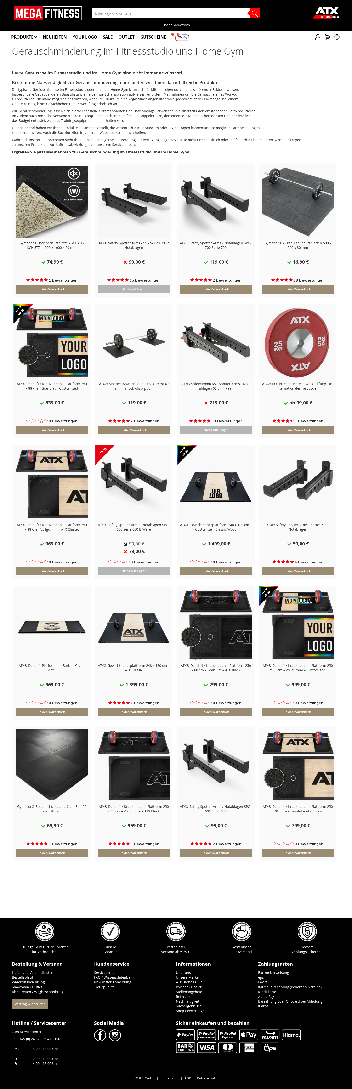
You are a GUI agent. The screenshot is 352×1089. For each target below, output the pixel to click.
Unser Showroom (176, 25)
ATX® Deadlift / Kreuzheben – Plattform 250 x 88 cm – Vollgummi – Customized (298, 667)
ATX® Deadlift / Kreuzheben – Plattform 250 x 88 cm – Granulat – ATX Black (216, 667)
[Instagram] (114, 1040)
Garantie (110, 951)
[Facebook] (100, 1040)
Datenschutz (207, 1078)
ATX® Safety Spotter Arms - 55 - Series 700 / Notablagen (134, 245)
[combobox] (176, 13)
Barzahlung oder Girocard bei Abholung (290, 1001)
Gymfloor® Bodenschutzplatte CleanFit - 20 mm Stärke (51, 808)
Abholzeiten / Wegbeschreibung (37, 991)
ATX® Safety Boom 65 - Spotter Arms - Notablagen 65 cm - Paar (216, 386)
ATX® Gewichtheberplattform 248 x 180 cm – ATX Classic (134, 667)
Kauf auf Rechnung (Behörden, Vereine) (290, 987)
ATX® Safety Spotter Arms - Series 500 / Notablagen (297, 527)
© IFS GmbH (145, 1078)
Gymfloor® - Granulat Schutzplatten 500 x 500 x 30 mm (297, 245)
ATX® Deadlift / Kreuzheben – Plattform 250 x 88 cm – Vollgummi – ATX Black (134, 808)
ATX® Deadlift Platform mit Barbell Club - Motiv (52, 667)
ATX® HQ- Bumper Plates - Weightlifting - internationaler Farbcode (298, 386)
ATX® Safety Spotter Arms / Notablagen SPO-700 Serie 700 (216, 245)
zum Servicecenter (27, 1031)
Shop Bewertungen (191, 1011)
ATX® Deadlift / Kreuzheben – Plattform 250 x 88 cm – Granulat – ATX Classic (298, 808)
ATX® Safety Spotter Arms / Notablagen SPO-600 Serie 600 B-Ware (134, 527)
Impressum (169, 1078)
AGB (187, 1078)
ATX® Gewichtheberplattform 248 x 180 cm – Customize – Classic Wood (216, 527)
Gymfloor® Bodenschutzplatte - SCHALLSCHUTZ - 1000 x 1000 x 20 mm (51, 245)
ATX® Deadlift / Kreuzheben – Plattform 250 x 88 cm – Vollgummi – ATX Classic (52, 527)
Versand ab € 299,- (176, 951)
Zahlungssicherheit (307, 951)
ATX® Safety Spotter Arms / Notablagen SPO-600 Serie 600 (216, 808)
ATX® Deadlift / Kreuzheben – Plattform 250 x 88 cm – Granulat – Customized (52, 386)
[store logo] (48, 13)
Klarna (263, 1006)
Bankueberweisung (273, 972)
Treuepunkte (104, 987)
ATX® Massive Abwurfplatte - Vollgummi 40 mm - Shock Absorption (134, 386)
